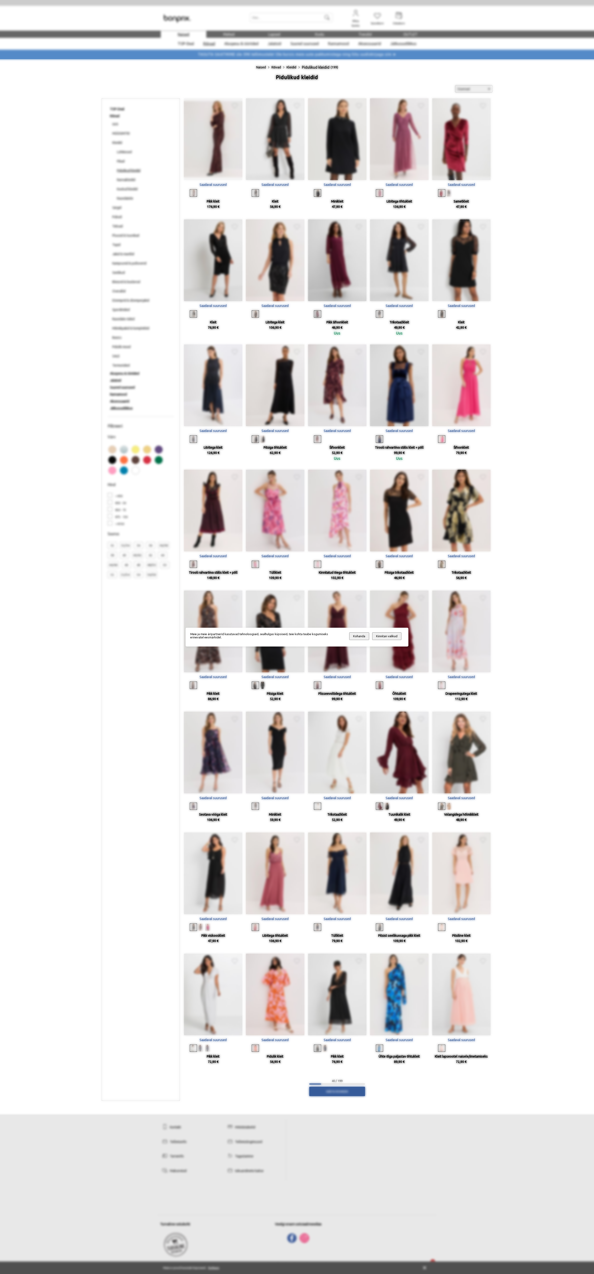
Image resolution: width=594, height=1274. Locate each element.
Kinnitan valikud (386, 636)
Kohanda (359, 636)
